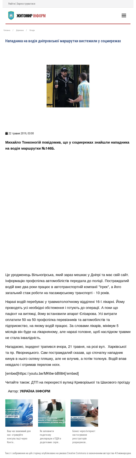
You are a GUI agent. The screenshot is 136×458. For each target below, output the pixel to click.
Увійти (11, 3)
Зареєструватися (26, 3)
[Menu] (124, 15)
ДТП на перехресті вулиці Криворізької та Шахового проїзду (80, 382)
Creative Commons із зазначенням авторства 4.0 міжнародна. (99, 453)
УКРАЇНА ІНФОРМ (35, 390)
